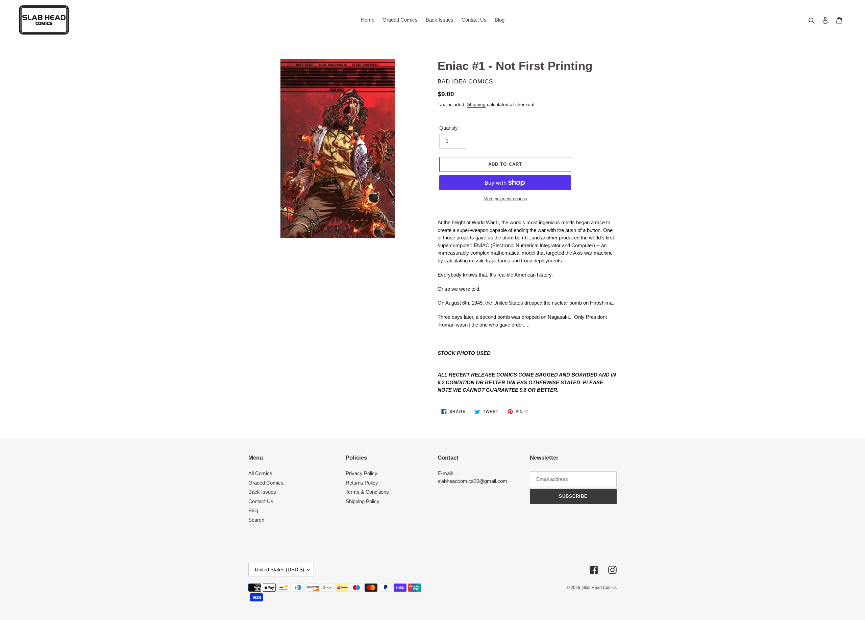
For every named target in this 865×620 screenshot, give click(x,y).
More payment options (505, 198)
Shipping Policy (362, 501)
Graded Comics (265, 483)
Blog (253, 510)
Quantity (448, 128)
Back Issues (262, 492)
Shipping (476, 104)
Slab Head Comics (599, 587)
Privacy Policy (361, 473)
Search (256, 520)
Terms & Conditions (367, 492)
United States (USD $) (279, 569)
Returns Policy (362, 483)
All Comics (260, 473)
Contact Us (260, 501)
